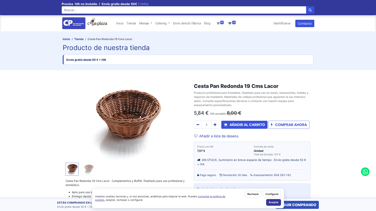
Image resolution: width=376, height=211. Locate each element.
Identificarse (282, 23)
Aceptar (273, 202)
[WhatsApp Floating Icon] (365, 172)
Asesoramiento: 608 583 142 (272, 175)
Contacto (305, 23)
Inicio (66, 39)
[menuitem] (120, 23)
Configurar (271, 194)
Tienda (78, 39)
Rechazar (253, 194)
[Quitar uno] (198, 125)
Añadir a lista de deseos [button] (218, 136)
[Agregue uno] (215, 125)
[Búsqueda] (310, 10)
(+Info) (143, 4)
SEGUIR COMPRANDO (297, 205)
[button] (75, 122)
